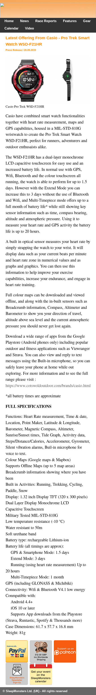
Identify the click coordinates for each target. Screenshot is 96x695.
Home (9, 21)
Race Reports (45, 21)
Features (70, 21)
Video (29, 28)
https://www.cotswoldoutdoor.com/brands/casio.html (48, 385)
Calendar (11, 28)
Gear (87, 21)
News (24, 21)
